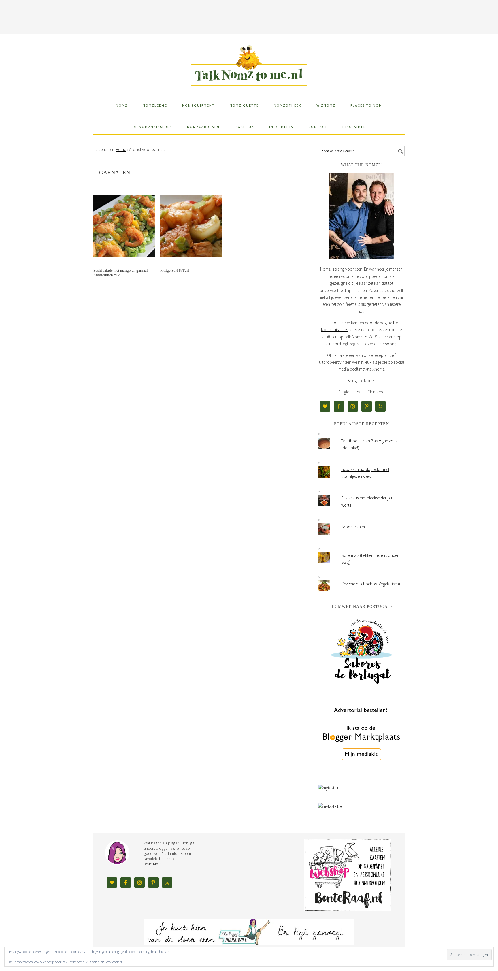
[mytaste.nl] (329, 788)
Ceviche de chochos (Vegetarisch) (370, 584)
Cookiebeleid (113, 962)
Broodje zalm (353, 526)
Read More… (154, 863)
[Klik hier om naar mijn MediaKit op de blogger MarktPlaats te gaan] (361, 775)
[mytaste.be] (330, 806)
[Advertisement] (249, 16)
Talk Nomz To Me (249, 63)
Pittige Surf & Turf (174, 270)
